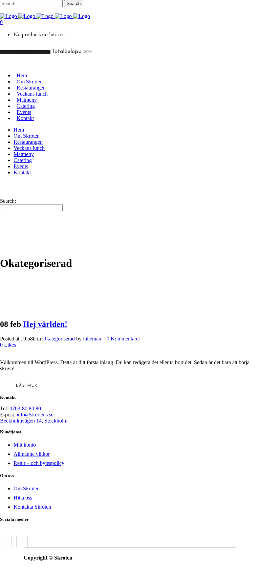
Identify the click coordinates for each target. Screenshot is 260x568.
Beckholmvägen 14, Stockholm (33, 421)
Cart (23, 52)
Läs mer (27, 386)
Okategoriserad (58, 338)
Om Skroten (27, 488)
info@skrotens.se (35, 414)
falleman (92, 338)
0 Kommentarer (123, 338)
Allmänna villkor (32, 454)
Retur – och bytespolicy (39, 463)
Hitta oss (23, 498)
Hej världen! (45, 324)
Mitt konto (25, 445)
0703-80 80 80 (25, 408)
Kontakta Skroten (32, 507)
